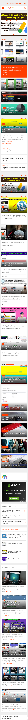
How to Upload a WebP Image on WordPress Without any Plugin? (13, 264)
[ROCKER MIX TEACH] (12, 8)
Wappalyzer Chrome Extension (14, 24)
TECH (2, 118)
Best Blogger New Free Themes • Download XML (14, 677)
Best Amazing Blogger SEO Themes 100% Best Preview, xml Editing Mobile (13, 628)
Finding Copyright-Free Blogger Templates (13, 60)
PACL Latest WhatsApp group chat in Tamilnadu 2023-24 (13, 581)
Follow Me (11, 479)
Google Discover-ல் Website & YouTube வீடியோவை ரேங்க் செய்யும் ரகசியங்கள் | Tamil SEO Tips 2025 (17, 536)
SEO (2, 175)
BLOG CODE (4, 196)
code (3, 123)
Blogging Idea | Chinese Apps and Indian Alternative (12, 418)
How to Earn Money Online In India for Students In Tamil (12, 450)
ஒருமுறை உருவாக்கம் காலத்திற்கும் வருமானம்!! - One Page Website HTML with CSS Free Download (13, 127)
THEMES (3, 39)
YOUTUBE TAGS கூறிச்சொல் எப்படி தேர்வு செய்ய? (13, 434)
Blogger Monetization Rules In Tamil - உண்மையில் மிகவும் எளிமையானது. (11, 464)
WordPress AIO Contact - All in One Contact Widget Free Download (13, 699)
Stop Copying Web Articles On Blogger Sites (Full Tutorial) (13, 291)
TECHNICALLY (5, 148)
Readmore (14, 29)
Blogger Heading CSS (7, 321)
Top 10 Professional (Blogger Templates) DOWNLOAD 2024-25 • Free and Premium (13, 652)
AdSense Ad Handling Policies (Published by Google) (11, 189)
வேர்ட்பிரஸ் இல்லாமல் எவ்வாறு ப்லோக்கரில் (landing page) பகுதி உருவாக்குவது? (12, 347)
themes (4, 57)
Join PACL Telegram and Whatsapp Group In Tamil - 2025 (12, 604)
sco (3, 185)
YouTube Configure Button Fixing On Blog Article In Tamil (13, 408)
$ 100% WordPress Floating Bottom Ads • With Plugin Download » (14, 210)
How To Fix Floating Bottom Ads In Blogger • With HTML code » (13, 237)
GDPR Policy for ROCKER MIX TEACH (15, 3)
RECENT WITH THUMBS (10, 529)
